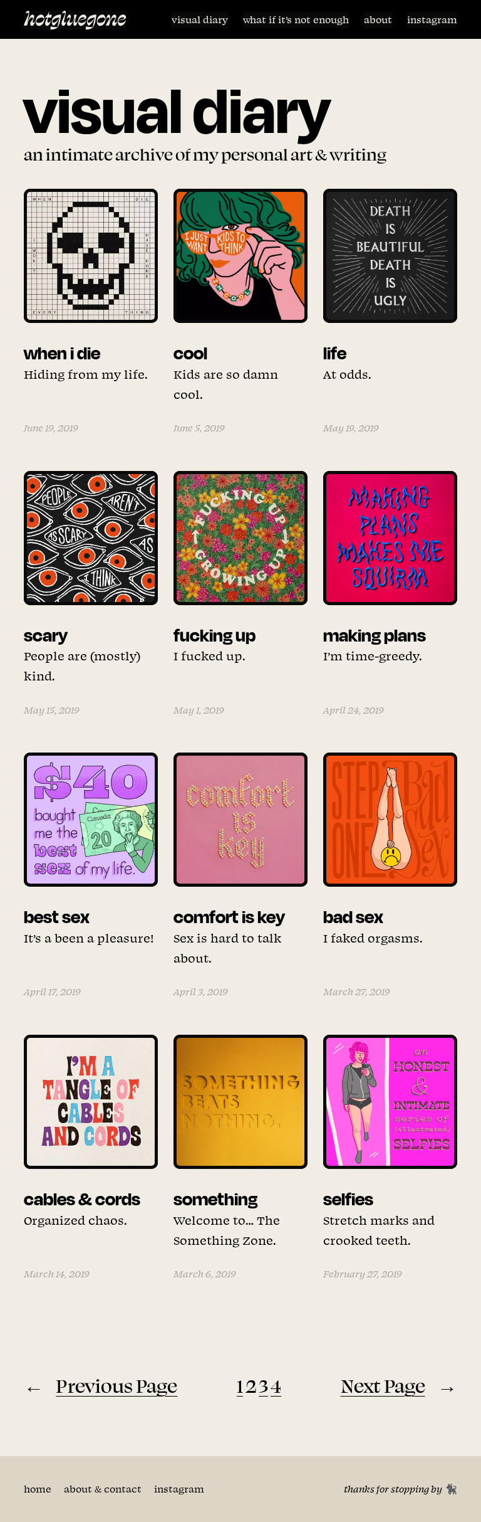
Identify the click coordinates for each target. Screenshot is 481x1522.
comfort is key (229, 916)
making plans (374, 634)
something (215, 1198)
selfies (348, 1198)
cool (190, 352)
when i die (62, 352)
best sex (57, 916)
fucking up (214, 634)
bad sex (353, 916)
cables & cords (82, 1198)
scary (46, 634)
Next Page (399, 1385)
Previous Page (100, 1385)
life (334, 352)
